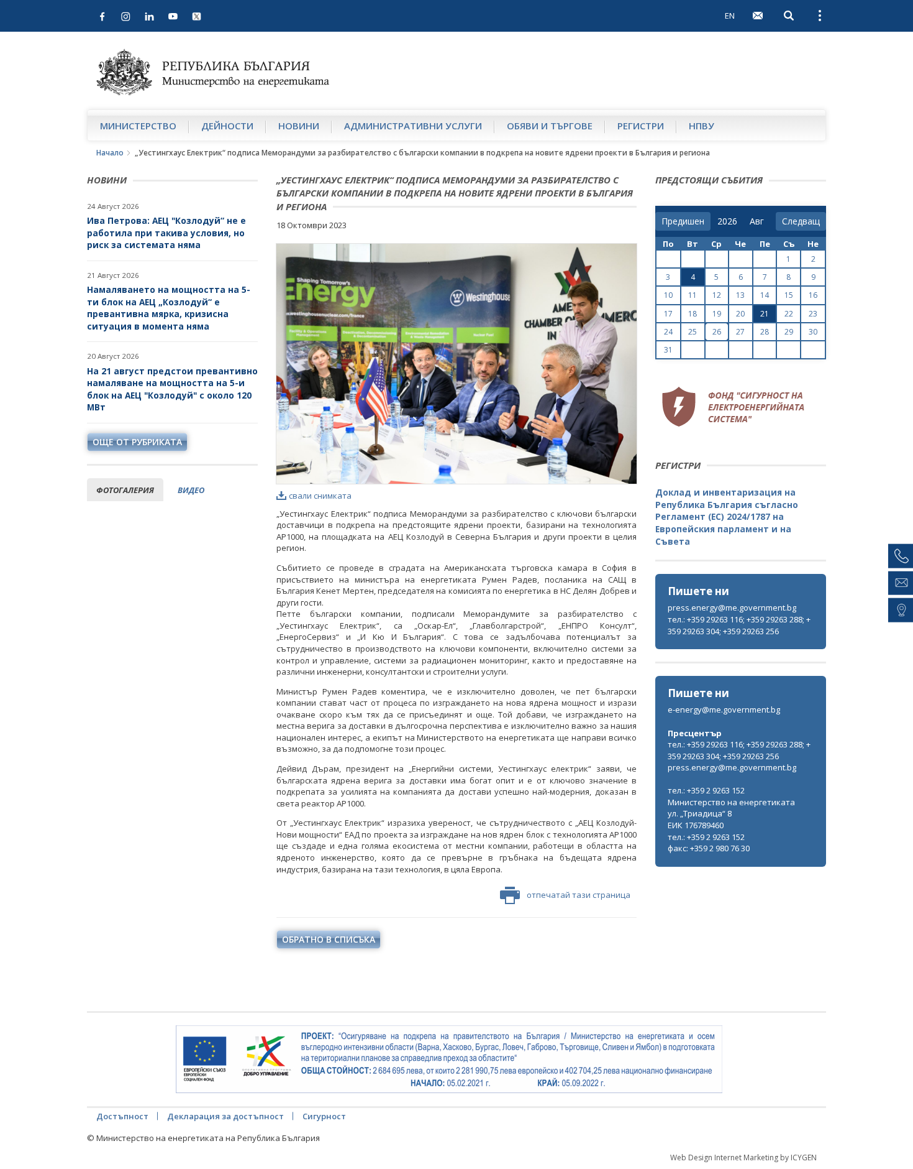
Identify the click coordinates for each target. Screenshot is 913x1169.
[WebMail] (757, 15)
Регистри (640, 125)
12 (716, 295)
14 (764, 295)
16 (813, 295)
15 (788, 295)
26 (716, 331)
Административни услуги (413, 125)
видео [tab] (191, 490)
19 (716, 313)
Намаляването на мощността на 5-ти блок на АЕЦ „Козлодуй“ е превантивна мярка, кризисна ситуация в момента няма (168, 308)
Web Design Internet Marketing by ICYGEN (743, 1157)
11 (692, 295)
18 (692, 313)
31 (668, 349)
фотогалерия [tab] (125, 490)
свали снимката (320, 495)
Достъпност (122, 1116)
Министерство (138, 125)
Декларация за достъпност (225, 1116)
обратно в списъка (328, 939)
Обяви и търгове (550, 125)
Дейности (227, 125)
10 (668, 295)
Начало (110, 152)
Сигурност (324, 1116)
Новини (298, 125)
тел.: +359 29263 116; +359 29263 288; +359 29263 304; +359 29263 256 (739, 625)
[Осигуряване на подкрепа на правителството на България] (449, 1059)
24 (668, 331)
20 (740, 313)
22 (788, 313)
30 (813, 331)
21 (764, 313)
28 (764, 331)
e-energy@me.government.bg (724, 709)
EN (730, 15)
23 (813, 313)
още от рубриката (137, 442)
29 (788, 331)
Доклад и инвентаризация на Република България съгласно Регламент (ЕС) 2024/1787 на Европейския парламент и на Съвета (726, 516)
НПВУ (701, 125)
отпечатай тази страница (578, 894)
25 (692, 331)
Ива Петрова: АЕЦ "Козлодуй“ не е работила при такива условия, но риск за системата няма (166, 233)
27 (740, 331)
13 (740, 295)
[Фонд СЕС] (733, 404)
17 (668, 313)
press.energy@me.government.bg (732, 607)
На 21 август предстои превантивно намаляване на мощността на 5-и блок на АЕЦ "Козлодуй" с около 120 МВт (172, 389)
